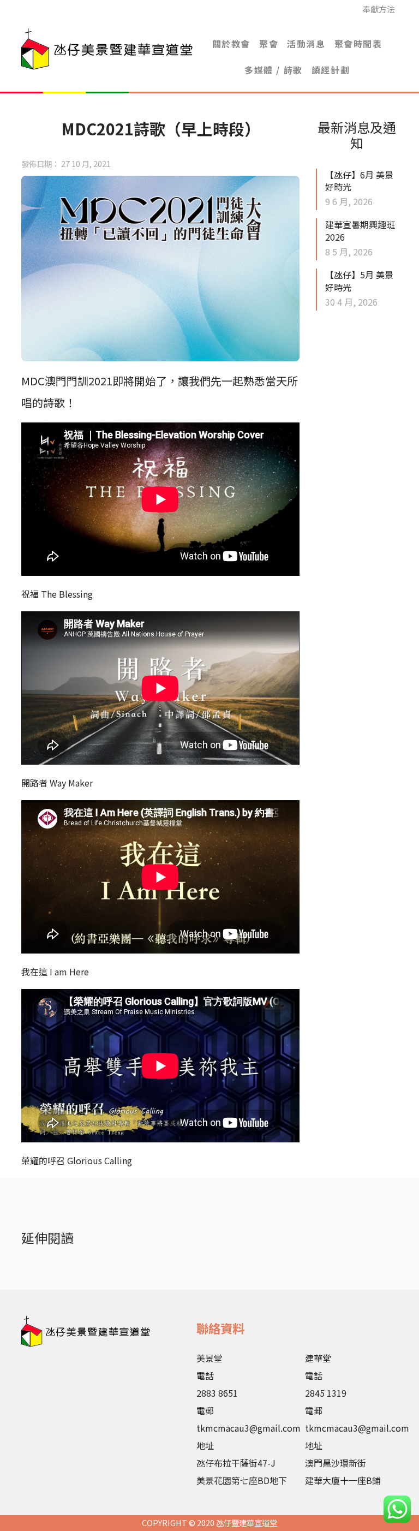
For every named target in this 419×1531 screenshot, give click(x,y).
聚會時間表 (358, 43)
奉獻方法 (378, 9)
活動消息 (306, 43)
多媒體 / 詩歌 (273, 69)
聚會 (268, 43)
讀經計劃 (331, 69)
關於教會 (231, 43)
